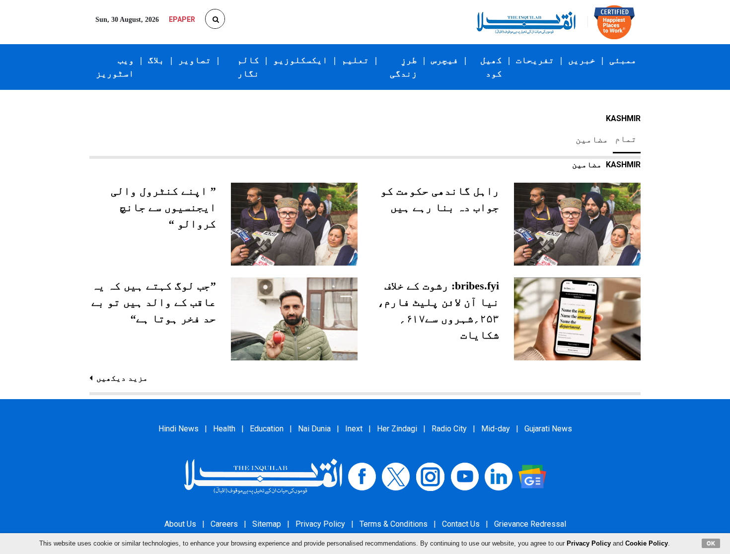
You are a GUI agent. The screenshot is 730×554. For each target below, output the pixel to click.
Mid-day (495, 428)
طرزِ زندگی (403, 66)
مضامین (592, 139)
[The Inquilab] (263, 476)
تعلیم (355, 60)
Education (267, 428)
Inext (354, 428)
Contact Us (461, 524)
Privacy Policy (320, 524)
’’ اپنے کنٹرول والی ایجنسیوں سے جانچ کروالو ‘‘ (163, 207)
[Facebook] (362, 476)
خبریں (581, 60)
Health (224, 428)
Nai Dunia (314, 428)
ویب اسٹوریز (115, 66)
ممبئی (623, 60)
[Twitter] (396, 476)
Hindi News (178, 428)
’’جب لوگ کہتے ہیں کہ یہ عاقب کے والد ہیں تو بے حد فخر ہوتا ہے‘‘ (153, 302)
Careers (224, 524)
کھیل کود (491, 66)
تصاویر (194, 60)
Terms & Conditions (394, 524)
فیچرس (444, 60)
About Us (180, 524)
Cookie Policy (646, 543)
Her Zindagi (397, 428)
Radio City (449, 428)
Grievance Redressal (530, 524)
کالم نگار (248, 66)
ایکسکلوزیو (300, 60)
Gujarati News (548, 428)
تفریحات (535, 60)
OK (711, 543)
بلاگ (156, 60)
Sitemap (266, 524)
